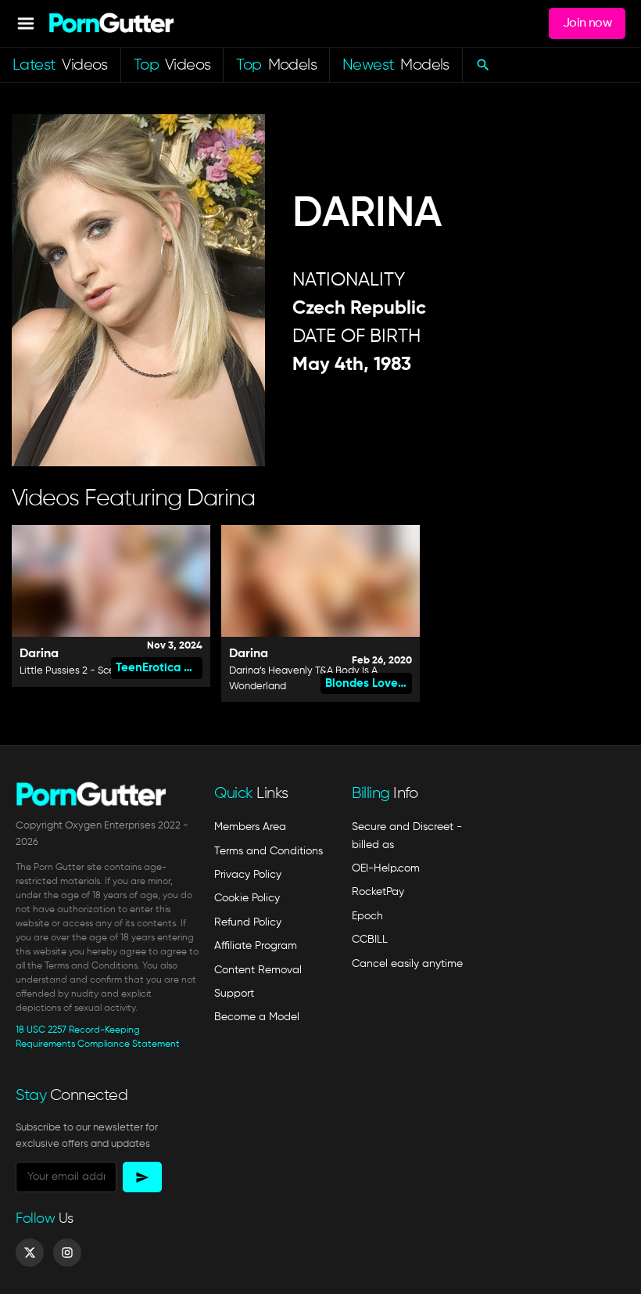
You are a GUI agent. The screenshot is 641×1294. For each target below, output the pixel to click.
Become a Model (256, 1017)
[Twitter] (30, 1252)
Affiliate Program (255, 945)
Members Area (250, 826)
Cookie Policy (247, 898)
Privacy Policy (247, 874)
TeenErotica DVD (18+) (159, 668)
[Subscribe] (142, 1177)
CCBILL (370, 939)
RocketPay (378, 891)
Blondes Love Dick (368, 683)
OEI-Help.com (386, 868)
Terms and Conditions (268, 851)
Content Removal (258, 970)
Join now (587, 23)
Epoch (367, 916)
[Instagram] (67, 1252)
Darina (39, 654)
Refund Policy (247, 922)
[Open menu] (26, 23)
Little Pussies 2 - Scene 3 (77, 671)
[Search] (482, 65)
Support (234, 993)
